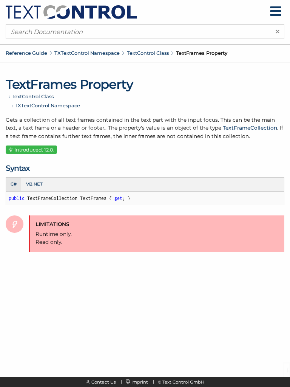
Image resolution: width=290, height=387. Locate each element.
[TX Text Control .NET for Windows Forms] (71, 12)
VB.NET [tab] (34, 184)
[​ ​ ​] (275, 11)
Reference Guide (26, 53)
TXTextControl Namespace (87, 53)
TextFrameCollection (250, 128)
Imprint (139, 382)
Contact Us (103, 382)
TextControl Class (148, 53)
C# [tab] (14, 184)
